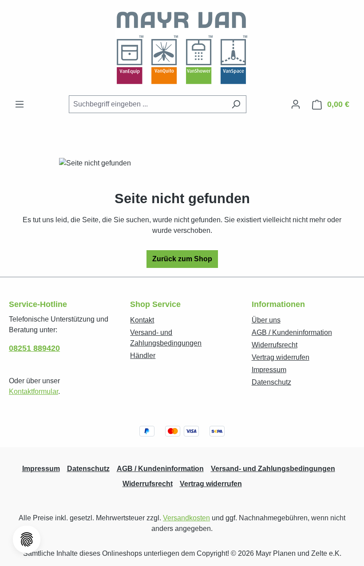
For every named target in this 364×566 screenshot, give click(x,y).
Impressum (269, 369)
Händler (142, 355)
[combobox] (147, 104)
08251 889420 (34, 348)
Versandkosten (186, 518)
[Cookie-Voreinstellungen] (26, 539)
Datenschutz (271, 382)
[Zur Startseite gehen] (182, 48)
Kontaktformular (33, 391)
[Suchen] (236, 104)
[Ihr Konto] (295, 104)
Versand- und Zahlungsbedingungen (273, 468)
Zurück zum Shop (182, 259)
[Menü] (19, 104)
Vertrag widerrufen (280, 357)
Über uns (266, 320)
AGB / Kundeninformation (292, 332)
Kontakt (142, 320)
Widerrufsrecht (274, 345)
